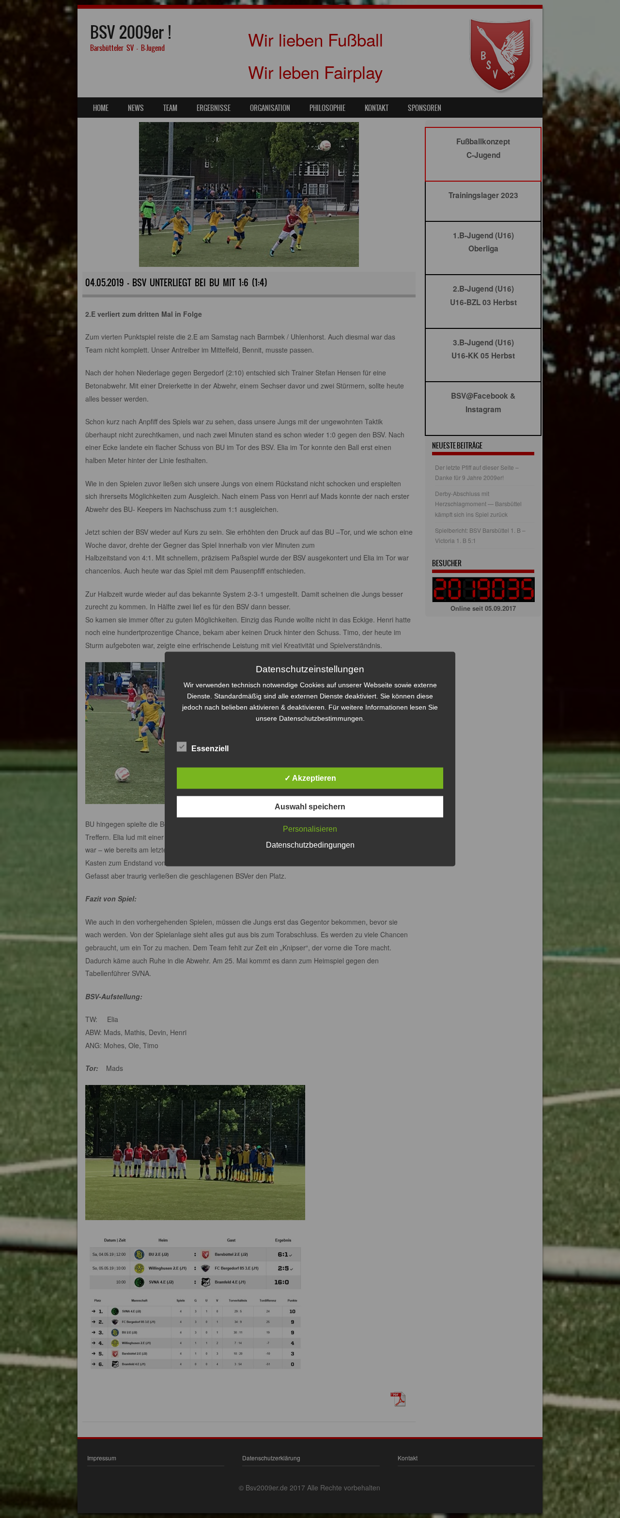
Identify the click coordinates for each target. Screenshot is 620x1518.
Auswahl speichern (310, 807)
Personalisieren (310, 829)
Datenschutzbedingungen (310, 845)
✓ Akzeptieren (310, 778)
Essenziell (210, 748)
